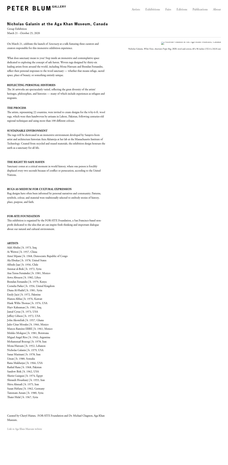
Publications (200, 9)
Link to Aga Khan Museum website (24, 429)
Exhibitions (152, 9)
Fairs (168, 9)
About (217, 9)
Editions (182, 9)
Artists (136, 9)
